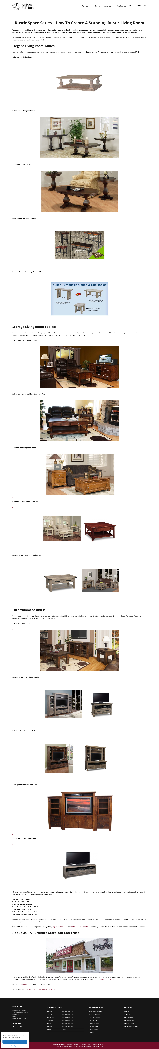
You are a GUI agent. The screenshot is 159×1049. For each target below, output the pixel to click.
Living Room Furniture (95, 1017)
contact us (127, 1014)
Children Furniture (94, 1023)
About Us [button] (107, 6)
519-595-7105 (142, 6)
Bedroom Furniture (94, 1014)
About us (126, 1011)
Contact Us (121, 6)
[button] (135, 5)
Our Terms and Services (131, 1026)
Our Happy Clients (129, 1017)
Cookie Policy (12, 1046)
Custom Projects (94, 1029)
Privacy (18, 1046)
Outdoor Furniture (94, 1026)
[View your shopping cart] (130, 5)
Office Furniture (93, 1020)
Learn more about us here (105, 980)
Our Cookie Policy (129, 1020)
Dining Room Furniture (95, 1011)
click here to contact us (46, 989)
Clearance (91, 1032)
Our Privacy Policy (129, 1023)
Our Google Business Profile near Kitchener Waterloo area (87, 1046)
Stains (97, 6)
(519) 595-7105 (21, 1018)
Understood (14, 1042)
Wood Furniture (26, 984)
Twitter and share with (79, 927)
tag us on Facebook (60, 927)
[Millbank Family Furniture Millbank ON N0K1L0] (21, 6)
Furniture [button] (85, 6)
